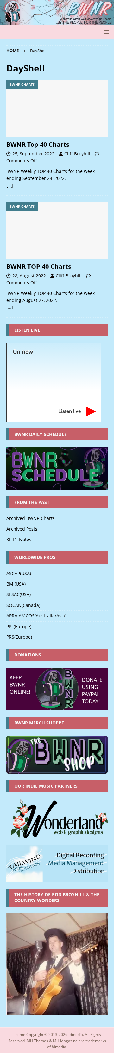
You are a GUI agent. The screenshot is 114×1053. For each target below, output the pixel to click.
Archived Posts (21, 529)
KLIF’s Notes (18, 539)
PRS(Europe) (19, 637)
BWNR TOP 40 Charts (38, 266)
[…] (9, 185)
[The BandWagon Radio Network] (57, 22)
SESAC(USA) (18, 594)
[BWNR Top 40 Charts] (57, 108)
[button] (105, 32)
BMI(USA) (16, 584)
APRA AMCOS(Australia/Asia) (36, 616)
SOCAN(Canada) (23, 605)
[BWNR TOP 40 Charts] (57, 230)
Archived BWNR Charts (30, 518)
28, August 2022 (29, 276)
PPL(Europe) (18, 626)
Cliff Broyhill (77, 154)
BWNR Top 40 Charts (37, 144)
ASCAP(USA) (18, 573)
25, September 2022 (33, 154)
